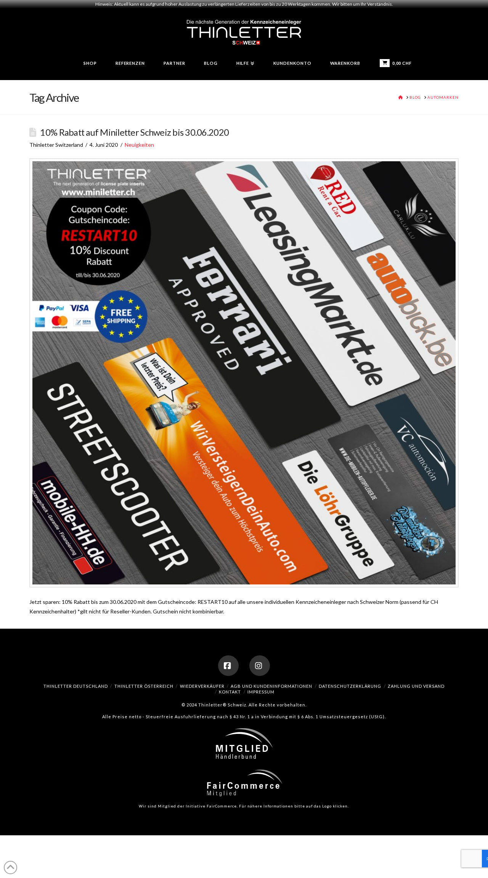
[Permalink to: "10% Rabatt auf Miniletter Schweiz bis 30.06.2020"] (244, 372)
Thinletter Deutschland (75, 686)
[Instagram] (259, 665)
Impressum (260, 691)
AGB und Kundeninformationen (271, 686)
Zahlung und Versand (416, 686)
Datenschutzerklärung (350, 686)
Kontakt (230, 691)
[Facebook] (228, 665)
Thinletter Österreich (143, 686)
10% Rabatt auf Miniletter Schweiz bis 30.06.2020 (134, 132)
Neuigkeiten (139, 144)
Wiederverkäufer (202, 686)
